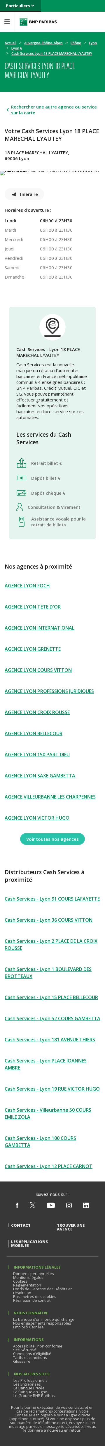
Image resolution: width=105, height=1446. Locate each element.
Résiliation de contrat (31, 1300)
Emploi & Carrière (28, 1327)
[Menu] (7, 22)
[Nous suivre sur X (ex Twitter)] (33, 1206)
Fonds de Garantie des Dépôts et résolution (42, 1290)
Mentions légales (28, 1277)
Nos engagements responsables (42, 1323)
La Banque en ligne (30, 1391)
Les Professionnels (30, 1380)
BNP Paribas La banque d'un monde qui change (38, 22)
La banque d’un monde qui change (43, 1319)
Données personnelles (33, 1273)
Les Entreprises (27, 1384)
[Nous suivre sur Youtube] (51, 1206)
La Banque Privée (29, 1388)
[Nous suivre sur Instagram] (69, 1206)
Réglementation (27, 1285)
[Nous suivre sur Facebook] (17, 1206)
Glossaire (21, 1361)
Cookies (20, 1281)
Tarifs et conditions (30, 1357)
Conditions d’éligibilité (32, 1353)
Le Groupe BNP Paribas (34, 1395)
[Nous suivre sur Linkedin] (86, 1206)
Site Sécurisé (24, 1349)
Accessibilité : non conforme (37, 1346)
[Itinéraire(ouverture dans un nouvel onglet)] (52, 171)
